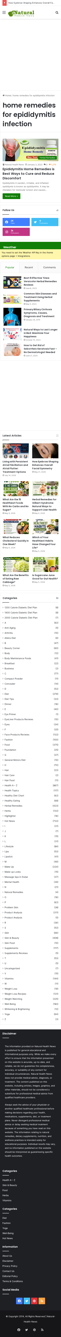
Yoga (7, 1014)
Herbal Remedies (13, 805)
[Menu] (4, 13)
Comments (49, 267)
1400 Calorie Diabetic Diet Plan (21, 612)
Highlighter (10, 816)
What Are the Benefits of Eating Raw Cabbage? (16, 579)
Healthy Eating (12, 800)
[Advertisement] (30, 53)
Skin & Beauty (12, 938)
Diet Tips (9, 699)
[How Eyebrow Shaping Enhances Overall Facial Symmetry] (45, 450)
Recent (29, 267)
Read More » (11, 196)
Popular (9, 267)
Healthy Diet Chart (14, 795)
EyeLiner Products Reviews (19, 719)
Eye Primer (10, 714)
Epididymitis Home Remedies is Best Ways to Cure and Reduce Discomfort (28, 174)
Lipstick (9, 856)
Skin (7, 933)
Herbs (8, 811)
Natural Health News (14, 164)
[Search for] (57, 13)
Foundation (10, 750)
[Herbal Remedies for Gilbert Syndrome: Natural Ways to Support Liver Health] (45, 488)
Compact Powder (14, 678)
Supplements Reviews (16, 953)
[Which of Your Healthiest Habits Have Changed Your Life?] (45, 526)
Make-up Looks (13, 872)
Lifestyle (9, 846)
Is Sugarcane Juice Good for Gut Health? (45, 577)
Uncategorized (12, 968)
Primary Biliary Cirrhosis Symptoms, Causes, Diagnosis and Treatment (39, 313)
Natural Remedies (14, 892)
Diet (7, 694)
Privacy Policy (9, 1266)
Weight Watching (13, 999)
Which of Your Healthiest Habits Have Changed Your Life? (44, 542)
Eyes (7, 724)
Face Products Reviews (17, 734)
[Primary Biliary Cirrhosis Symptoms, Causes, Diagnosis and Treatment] (12, 317)
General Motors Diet (15, 760)
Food (7, 744)
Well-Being (10, 1004)
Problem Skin (11, 907)
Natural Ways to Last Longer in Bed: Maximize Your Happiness (41, 333)
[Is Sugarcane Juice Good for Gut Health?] (45, 564)
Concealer (10, 683)
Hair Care (9, 775)
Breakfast (10, 663)
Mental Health (12, 882)
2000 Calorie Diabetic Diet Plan (21, 617)
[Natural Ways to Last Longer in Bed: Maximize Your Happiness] (12, 334)
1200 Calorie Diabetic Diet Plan (21, 607)
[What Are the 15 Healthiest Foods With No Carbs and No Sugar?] (16, 488)
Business (9, 668)
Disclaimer (7, 1261)
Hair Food (9, 780)
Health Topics (12, 790)
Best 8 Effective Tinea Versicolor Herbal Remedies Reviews (40, 281)
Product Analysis (13, 912)
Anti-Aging (10, 628)
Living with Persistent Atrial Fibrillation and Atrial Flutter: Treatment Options (15, 467)
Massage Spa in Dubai (16, 877)
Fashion (9, 739)
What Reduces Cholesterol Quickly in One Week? (16, 541)
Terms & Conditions (12, 1281)
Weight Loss (11, 988)
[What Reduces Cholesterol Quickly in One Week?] (16, 526)
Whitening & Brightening (17, 1009)
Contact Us (8, 1271)
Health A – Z (11, 785)
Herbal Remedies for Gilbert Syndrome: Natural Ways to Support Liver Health (44, 504)
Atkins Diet (10, 638)
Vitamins (9, 978)
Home (8, 95)
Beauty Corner (12, 648)
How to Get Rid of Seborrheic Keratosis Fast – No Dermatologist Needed (40, 349)
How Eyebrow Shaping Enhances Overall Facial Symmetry (45, 465)
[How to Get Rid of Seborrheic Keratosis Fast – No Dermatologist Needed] (12, 350)
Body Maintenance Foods (18, 658)
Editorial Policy (10, 1276)
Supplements (11, 948)
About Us (7, 1256)
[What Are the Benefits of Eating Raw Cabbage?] (16, 564)
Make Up (9, 866)
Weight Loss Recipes (15, 994)
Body (7, 653)
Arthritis (9, 633)
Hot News (10, 821)
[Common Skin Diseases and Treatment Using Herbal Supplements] (12, 298)
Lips (7, 851)
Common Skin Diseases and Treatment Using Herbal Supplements (40, 297)
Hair (7, 770)
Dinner (8, 704)
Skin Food (10, 943)
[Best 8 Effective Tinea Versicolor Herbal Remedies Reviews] (12, 282)
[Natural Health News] (21, 12)
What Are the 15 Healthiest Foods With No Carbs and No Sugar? (16, 504)
